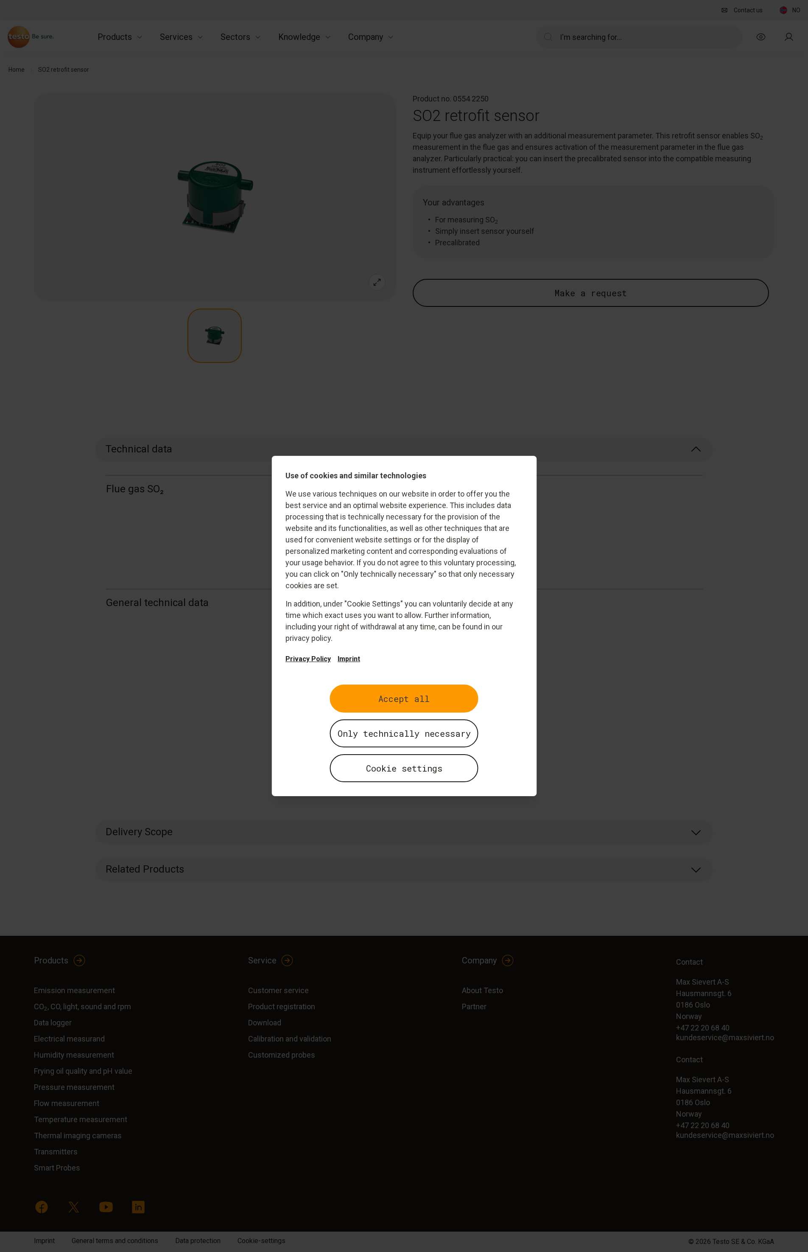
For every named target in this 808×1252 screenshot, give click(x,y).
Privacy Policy (308, 659)
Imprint (349, 659)
